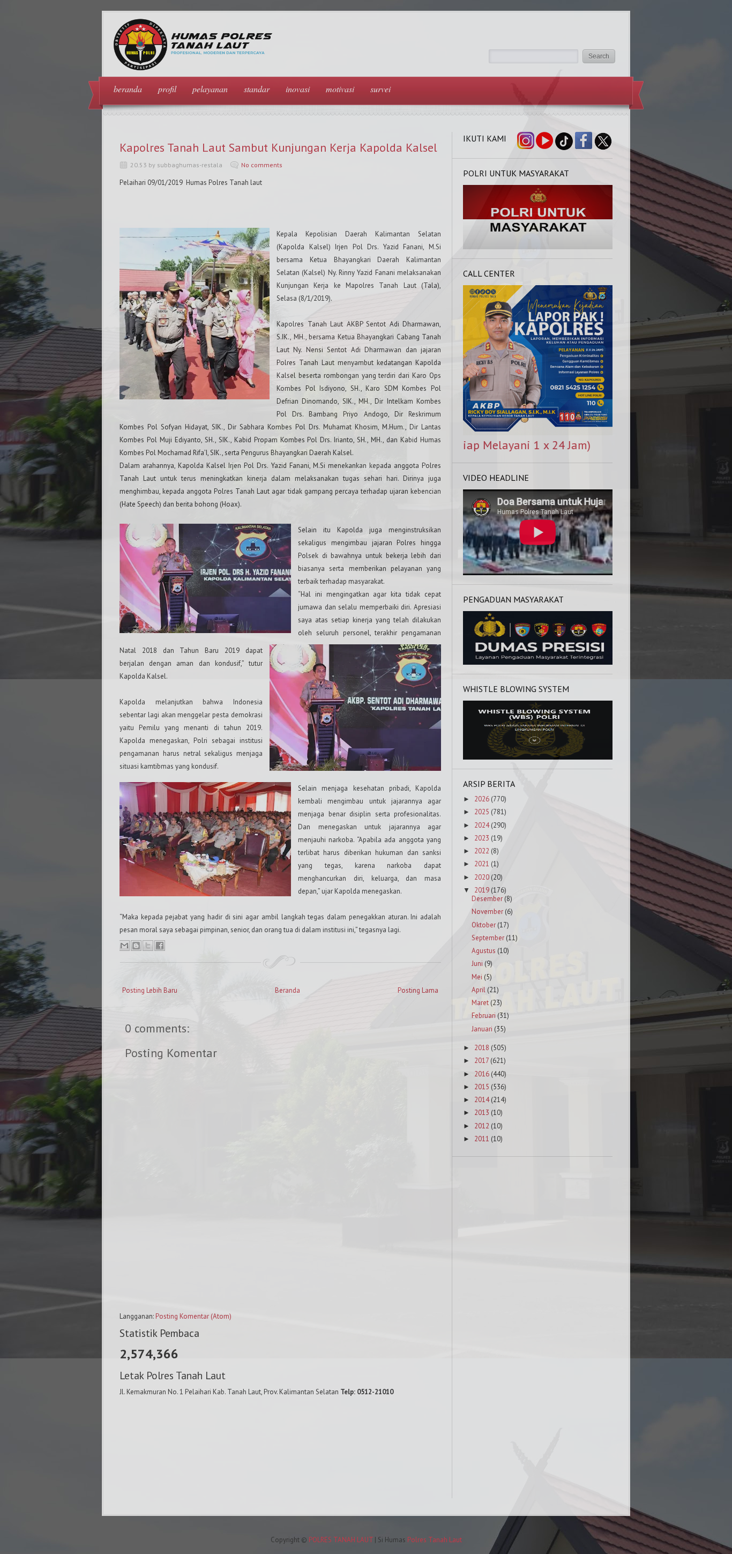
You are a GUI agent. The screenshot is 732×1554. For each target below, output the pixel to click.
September (488, 937)
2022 (481, 851)
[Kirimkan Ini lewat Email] (124, 945)
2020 (481, 877)
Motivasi (340, 88)
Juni (477, 963)
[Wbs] (538, 757)
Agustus (484, 950)
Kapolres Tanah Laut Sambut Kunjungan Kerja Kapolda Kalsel (278, 147)
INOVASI (298, 88)
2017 (481, 1060)
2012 (481, 1126)
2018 (481, 1047)
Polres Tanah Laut (434, 1539)
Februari (484, 1015)
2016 (481, 1074)
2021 (481, 863)
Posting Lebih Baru (149, 990)
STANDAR (257, 88)
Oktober (484, 925)
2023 (481, 838)
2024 (481, 825)
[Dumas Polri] (538, 246)
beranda (128, 88)
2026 (481, 799)
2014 (481, 1099)
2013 (481, 1112)
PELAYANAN (210, 88)
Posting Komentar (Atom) (193, 1316)
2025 (481, 811)
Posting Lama (418, 990)
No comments (261, 165)
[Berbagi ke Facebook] (159, 945)
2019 (481, 890)
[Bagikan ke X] (148, 945)
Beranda (287, 990)
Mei (477, 977)
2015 (481, 1086)
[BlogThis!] (136, 945)
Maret (480, 1002)
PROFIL (167, 88)
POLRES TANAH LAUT (341, 1539)
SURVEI (380, 88)
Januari (482, 1028)
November (487, 911)
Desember (487, 898)
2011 (481, 1138)
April (478, 989)
